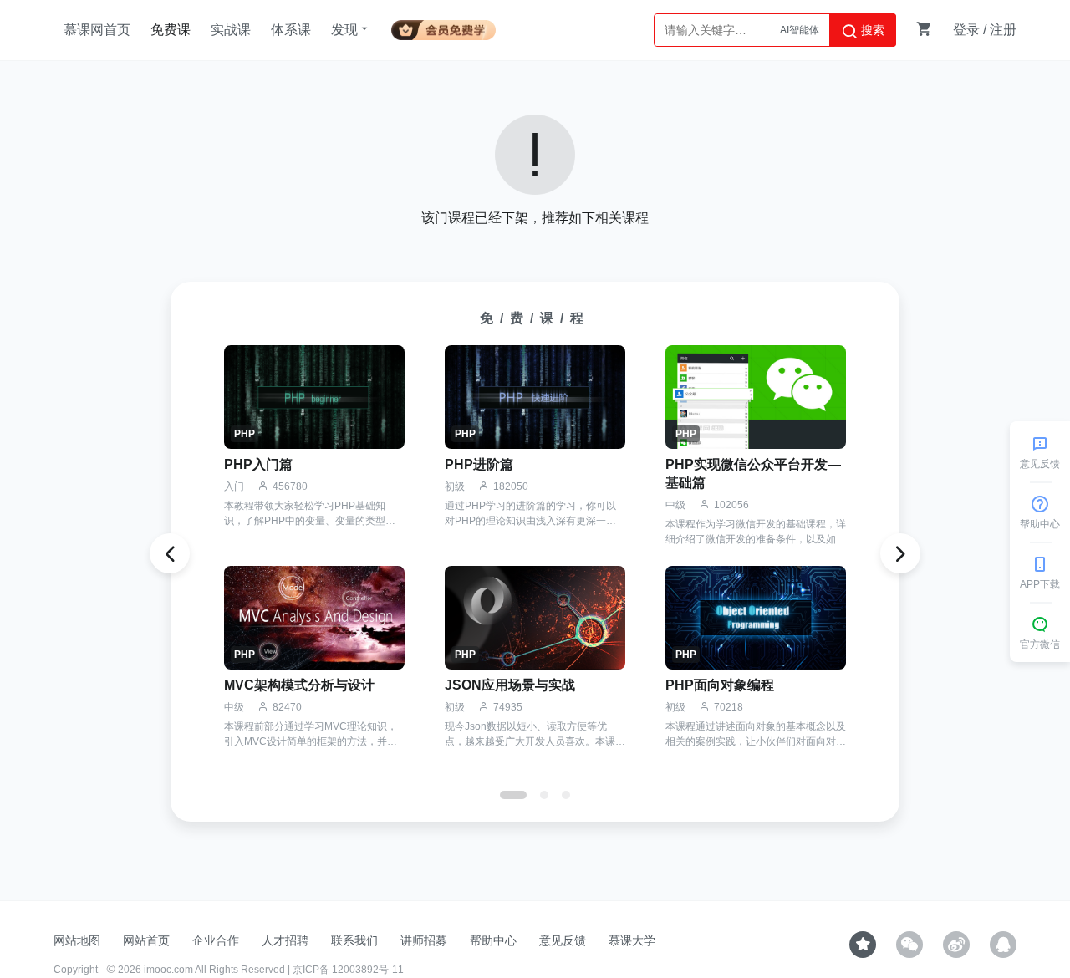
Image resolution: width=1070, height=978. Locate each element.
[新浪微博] (956, 944)
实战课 (231, 30)
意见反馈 (562, 940)
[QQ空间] (1003, 944)
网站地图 (77, 940)
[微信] (909, 944)
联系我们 (354, 940)
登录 (966, 30)
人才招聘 (285, 940)
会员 (443, 27)
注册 (1003, 30)
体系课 (291, 30)
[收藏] (862, 944)
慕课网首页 (97, 30)
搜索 (871, 30)
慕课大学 (632, 940)
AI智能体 (799, 30)
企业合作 (215, 940)
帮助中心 (493, 940)
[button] (513, 795)
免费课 (170, 30)
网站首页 (146, 940)
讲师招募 (423, 940)
